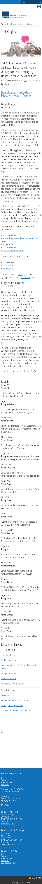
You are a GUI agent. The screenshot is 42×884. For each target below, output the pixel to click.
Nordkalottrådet (7, 265)
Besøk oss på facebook (8, 823)
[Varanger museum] (14, 18)
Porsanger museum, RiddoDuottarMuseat (15, 710)
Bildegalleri (24, 92)
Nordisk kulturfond (8, 262)
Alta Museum (5, 695)
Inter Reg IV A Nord (8, 268)
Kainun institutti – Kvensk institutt (13, 250)
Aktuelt (17, 95)
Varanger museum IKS (9, 244)
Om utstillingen (8, 92)
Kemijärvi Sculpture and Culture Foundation (15, 700)
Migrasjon (6, 95)
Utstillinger (21, 24)
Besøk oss (14, 24)
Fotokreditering (6, 796)
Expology (21, 274)
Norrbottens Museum (9, 235)
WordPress (36, 878)
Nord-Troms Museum (9, 247)
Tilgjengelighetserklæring (8, 800)
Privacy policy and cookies (21, 882)
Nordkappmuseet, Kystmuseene (12, 705)
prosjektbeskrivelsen (23, 371)
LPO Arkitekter (25, 277)
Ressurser (27, 95)
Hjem (8, 24)
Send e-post (5, 784)
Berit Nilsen (16, 798)
